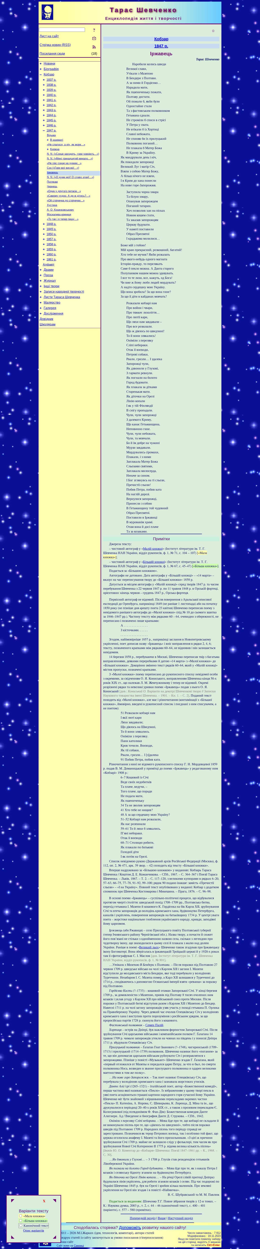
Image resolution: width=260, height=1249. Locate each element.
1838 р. (51, 84)
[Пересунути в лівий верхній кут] (13, 1201)
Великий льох (149, 947)
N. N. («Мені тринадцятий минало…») (70, 158)
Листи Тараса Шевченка (62, 297)
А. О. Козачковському (60, 209)
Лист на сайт (49, 36)
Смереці (79, 1245)
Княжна (54, 149)
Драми (49, 269)
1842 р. (51, 105)
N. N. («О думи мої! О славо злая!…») (70, 177)
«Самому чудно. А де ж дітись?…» (68, 195)
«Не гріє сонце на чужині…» (64, 163)
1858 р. (51, 244)
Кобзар (49, 74)
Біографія (51, 69)
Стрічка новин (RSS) (55, 45)
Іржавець (52, 172)
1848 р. (51, 224)
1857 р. (51, 239)
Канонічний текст (36, 1225)
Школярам (47, 324)
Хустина (52, 205)
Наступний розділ (180, 1218)
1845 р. (51, 120)
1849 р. (51, 229)
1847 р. (51, 130)
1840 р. (51, 95)
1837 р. (51, 79)
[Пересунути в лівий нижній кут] (13, 1237)
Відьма (51, 135)
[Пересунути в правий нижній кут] (54, 1237)
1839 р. (51, 90)
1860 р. (51, 254)
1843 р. (51, 110)
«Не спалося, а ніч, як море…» (66, 144)
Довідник (46, 319)
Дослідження (53, 313)
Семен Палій (154, 1025)
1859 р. (51, 249)
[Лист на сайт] (94, 38)
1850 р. (51, 234)
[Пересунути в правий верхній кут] (54, 1201)
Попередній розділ (143, 1218)
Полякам (52, 181)
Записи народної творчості (64, 291)
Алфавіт (48, 264)
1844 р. (51, 115)
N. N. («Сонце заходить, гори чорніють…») (73, 153)
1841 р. (51, 100)
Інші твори (51, 286)
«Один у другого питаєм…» (64, 191)
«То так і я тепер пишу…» (62, 219)
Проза (48, 275)
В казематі (56, 139)
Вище (162, 1218)
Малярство (52, 302)
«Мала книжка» (34, 1216)
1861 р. (51, 259)
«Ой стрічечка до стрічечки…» (65, 200)
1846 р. (51, 125)
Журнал (50, 280)
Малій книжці (152, 548)
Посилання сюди (52, 53)
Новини (49, 63)
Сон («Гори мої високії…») (63, 167)
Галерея (50, 308)
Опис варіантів (33, 1230)
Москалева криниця (59, 214)
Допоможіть (130, 1227)
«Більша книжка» (35, 1220)
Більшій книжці (154, 561)
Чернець (52, 186)
